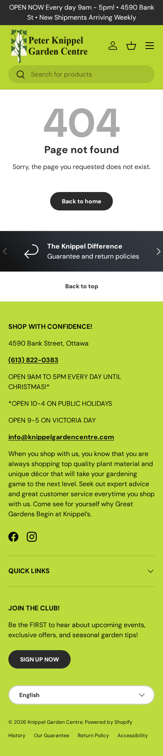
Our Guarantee (51, 735)
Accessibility (132, 735)
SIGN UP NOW (39, 659)
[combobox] (81, 74)
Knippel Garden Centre (55, 722)
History (16, 735)
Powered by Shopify (108, 722)
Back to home (81, 201)
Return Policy (93, 735)
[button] (131, 45)
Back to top (81, 286)
